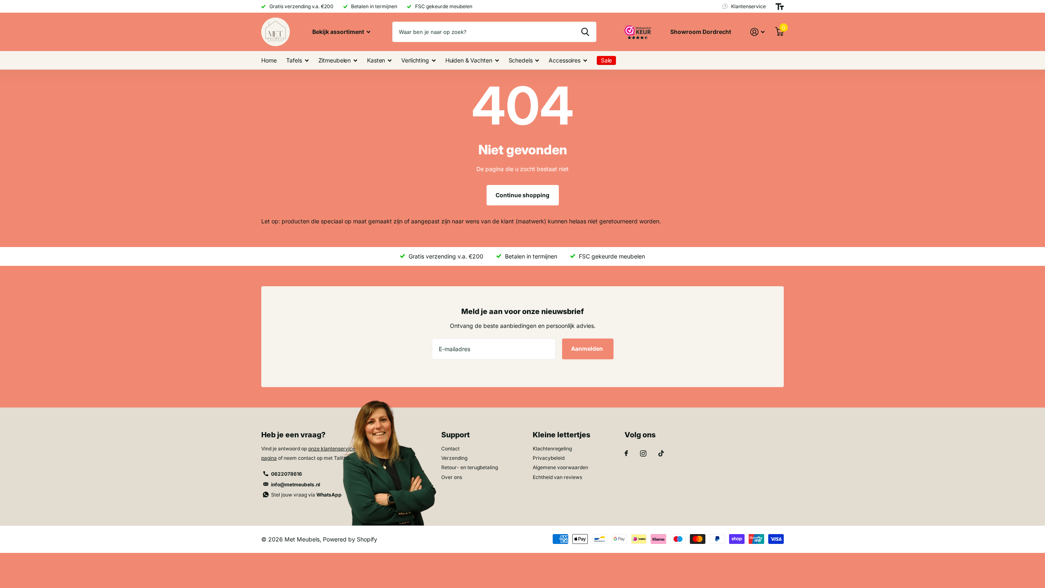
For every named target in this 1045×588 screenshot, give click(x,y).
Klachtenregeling (552, 448)
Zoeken (585, 32)
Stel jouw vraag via (306, 495)
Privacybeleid (549, 458)
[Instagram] (643, 453)
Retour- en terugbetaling (469, 467)
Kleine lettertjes (561, 434)
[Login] (757, 32)
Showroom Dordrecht (700, 31)
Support (455, 434)
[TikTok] (661, 453)
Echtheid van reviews (557, 477)
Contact (450, 448)
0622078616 (286, 474)
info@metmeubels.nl (295, 484)
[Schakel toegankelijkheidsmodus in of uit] (780, 6)
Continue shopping (522, 195)
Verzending (454, 458)
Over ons (451, 477)
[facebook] (626, 454)
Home (268, 60)
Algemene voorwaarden (560, 467)
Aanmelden (587, 348)
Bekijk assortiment (338, 31)
